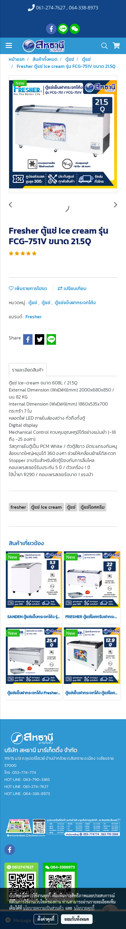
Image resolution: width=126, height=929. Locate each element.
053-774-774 (24, 772)
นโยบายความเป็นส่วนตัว (43, 907)
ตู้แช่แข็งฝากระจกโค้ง (75, 302)
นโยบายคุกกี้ (84, 907)
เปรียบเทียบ (74, 288)
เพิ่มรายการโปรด (30, 288)
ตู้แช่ (33, 302)
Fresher (33, 316)
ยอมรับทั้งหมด (76, 919)
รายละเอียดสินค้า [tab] (27, 369)
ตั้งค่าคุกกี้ (46, 919)
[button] (102, 46)
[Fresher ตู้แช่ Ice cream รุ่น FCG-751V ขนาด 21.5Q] (63, 134)
